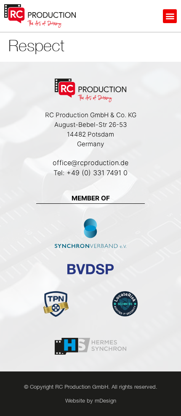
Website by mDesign (90, 400)
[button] (170, 16)
